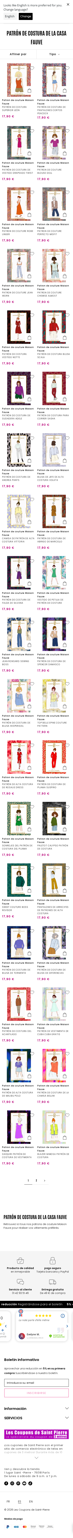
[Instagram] (12, 1484)
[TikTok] (30, 1484)
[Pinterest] (18, 1484)
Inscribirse (36, 1393)
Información (15, 1408)
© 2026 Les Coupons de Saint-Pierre (27, 1509)
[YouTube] (24, 1484)
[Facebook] (6, 1484)
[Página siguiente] (45, 1180)
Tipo (53, 54)
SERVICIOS (13, 1418)
